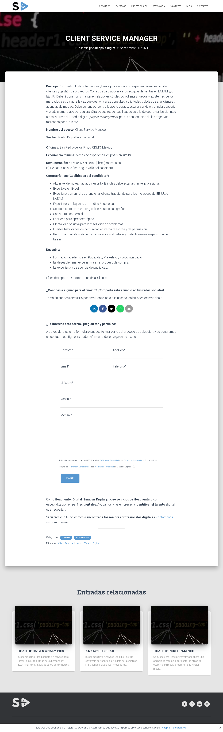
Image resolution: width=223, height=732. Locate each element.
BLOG (189, 6)
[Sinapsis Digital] (20, 6)
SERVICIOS (158, 6)
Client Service (65, 543)
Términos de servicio (133, 460)
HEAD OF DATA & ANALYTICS (40, 651)
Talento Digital (91, 543)
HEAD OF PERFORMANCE (173, 651)
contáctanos (164, 517)
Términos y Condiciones (79, 467)
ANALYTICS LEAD (99, 651)
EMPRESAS (121, 6)
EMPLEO (66, 538)
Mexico (78, 543)
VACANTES (176, 6)
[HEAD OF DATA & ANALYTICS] (43, 624)
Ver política (179, 727)
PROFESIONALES (139, 6)
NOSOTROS (104, 6)
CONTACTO (202, 6)
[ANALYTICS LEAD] (111, 624)
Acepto (166, 727)
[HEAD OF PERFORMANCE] (179, 624)
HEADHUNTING (82, 538)
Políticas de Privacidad (109, 460)
